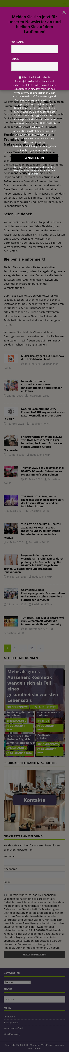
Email (15, 58)
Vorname (17, 41)
